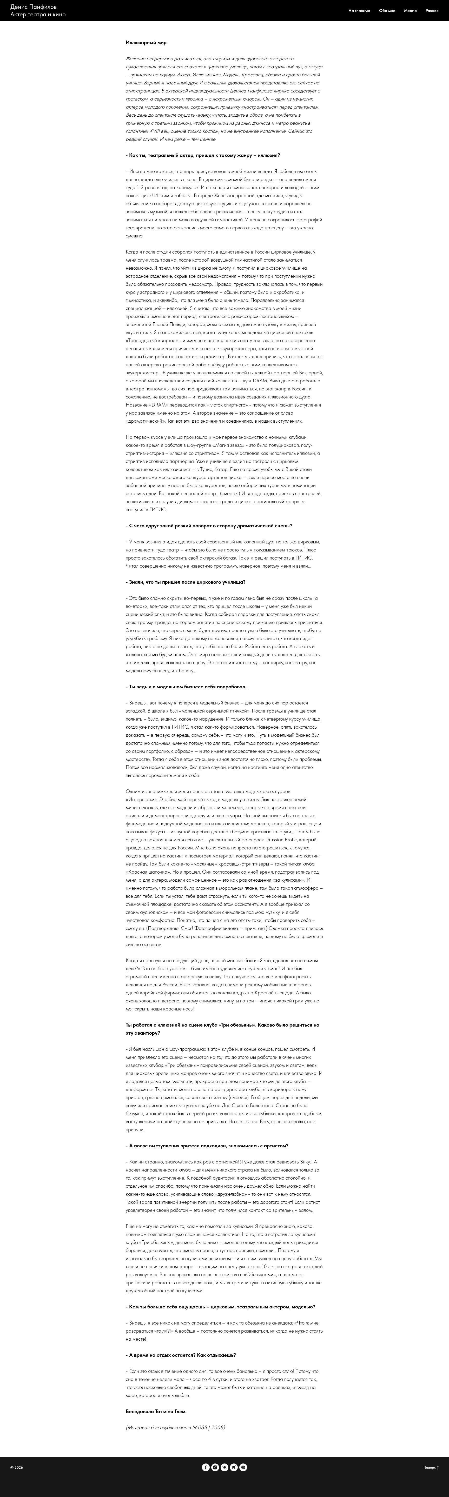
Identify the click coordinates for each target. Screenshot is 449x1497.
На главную (359, 10)
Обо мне (387, 10)
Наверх (429, 1467)
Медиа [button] (410, 10)
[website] (243, 1467)
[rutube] (234, 1467)
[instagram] (215, 1467)
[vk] (224, 1467)
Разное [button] (432, 10)
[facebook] (206, 1467)
